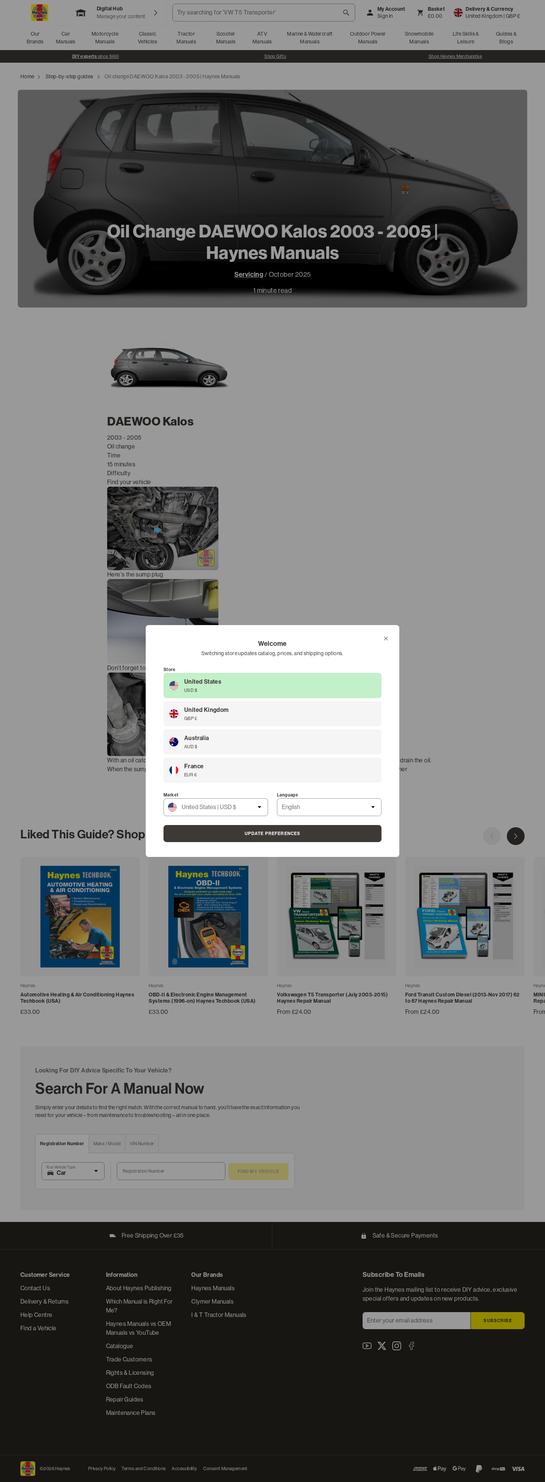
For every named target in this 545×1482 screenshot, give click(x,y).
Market (171, 795)
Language (287, 795)
